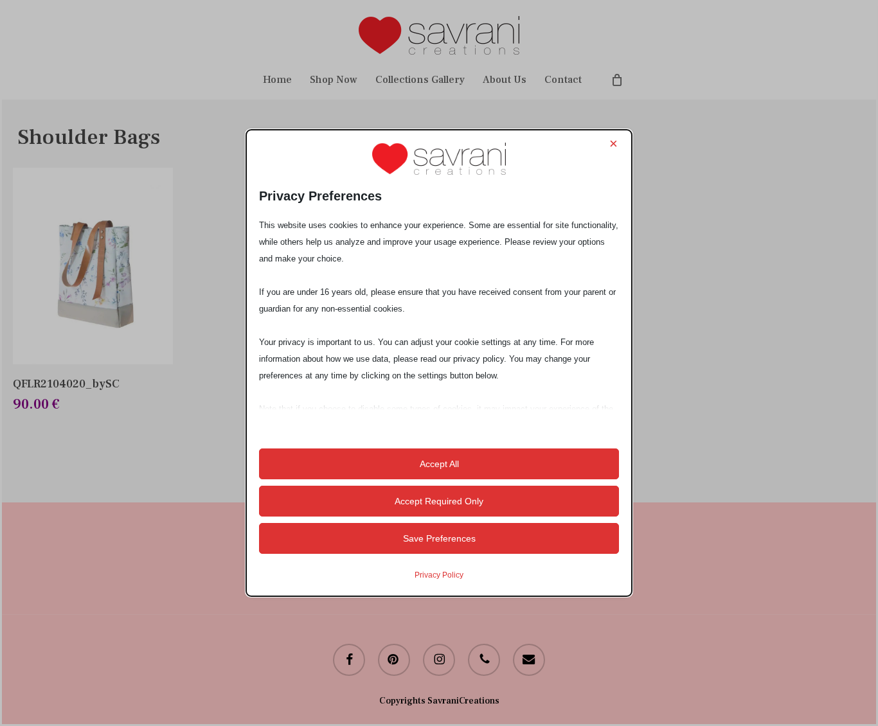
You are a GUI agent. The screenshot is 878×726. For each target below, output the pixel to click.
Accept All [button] (439, 464)
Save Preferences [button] (439, 538)
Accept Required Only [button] (439, 501)
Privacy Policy (439, 575)
